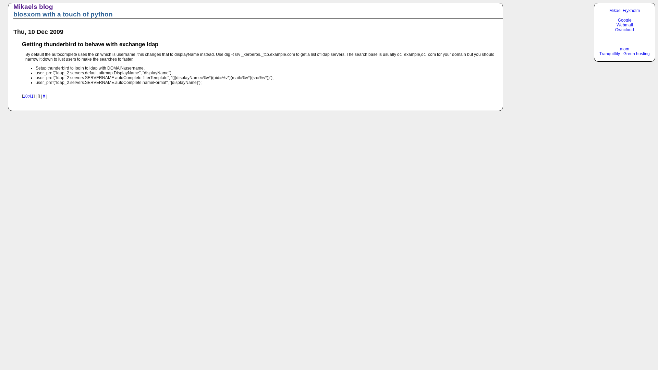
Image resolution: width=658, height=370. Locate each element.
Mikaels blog (33, 6)
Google (625, 20)
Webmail (625, 25)
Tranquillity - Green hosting (624, 53)
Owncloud (624, 29)
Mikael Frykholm (624, 10)
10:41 (28, 96)
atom (624, 49)
